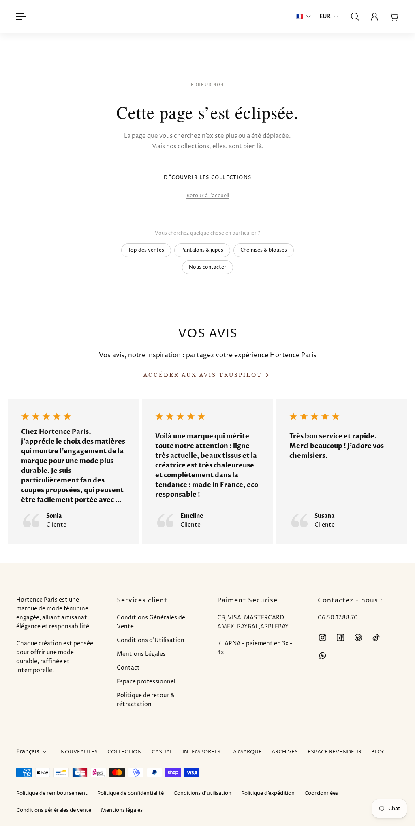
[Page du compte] (374, 17)
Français (27, 752)
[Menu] (21, 16)
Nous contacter (207, 267)
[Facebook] (340, 638)
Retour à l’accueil (207, 195)
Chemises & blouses (263, 250)
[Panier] (394, 17)
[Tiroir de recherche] (355, 17)
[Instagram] (323, 638)
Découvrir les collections (207, 177)
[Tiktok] (376, 638)
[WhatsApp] (323, 655)
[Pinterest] (358, 638)
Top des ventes (146, 250)
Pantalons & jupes (202, 250)
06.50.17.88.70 (338, 617)
